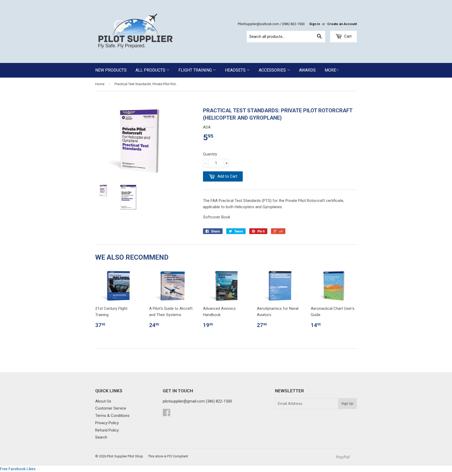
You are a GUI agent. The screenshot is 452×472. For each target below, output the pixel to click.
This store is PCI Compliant (168, 456)
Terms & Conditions (112, 415)
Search (101, 437)
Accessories (273, 70)
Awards (307, 70)
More (330, 70)
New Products (111, 70)
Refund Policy (107, 430)
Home (99, 84)
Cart (347, 36)
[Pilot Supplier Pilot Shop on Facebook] (167, 414)
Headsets (236, 70)
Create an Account (342, 24)
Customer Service (110, 408)
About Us (103, 401)
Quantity (210, 154)
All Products (150, 70)
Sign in (314, 24)
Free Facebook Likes (18, 469)
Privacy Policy (107, 423)
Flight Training (195, 70)
